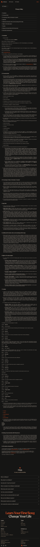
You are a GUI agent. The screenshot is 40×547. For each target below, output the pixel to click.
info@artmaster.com (26, 449)
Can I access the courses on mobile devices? (10, 504)
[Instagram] (4, 545)
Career (22, 530)
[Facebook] (2, 545)
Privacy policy (3, 536)
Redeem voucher (4, 526)
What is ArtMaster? (5, 476)
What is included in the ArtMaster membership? (10, 486)
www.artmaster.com (15, 449)
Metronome (23, 523)
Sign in (38, 1)
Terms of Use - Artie (4, 533)
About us (2, 530)
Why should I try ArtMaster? (6, 479)
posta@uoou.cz (13, 452)
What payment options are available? (8, 501)
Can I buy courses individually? (7, 492)
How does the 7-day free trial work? (8, 483)
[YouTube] (5, 545)
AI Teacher (3, 523)
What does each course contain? (7, 489)
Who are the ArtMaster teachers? (7, 498)
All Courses (3, 522)
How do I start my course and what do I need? (10, 495)
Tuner (22, 522)
